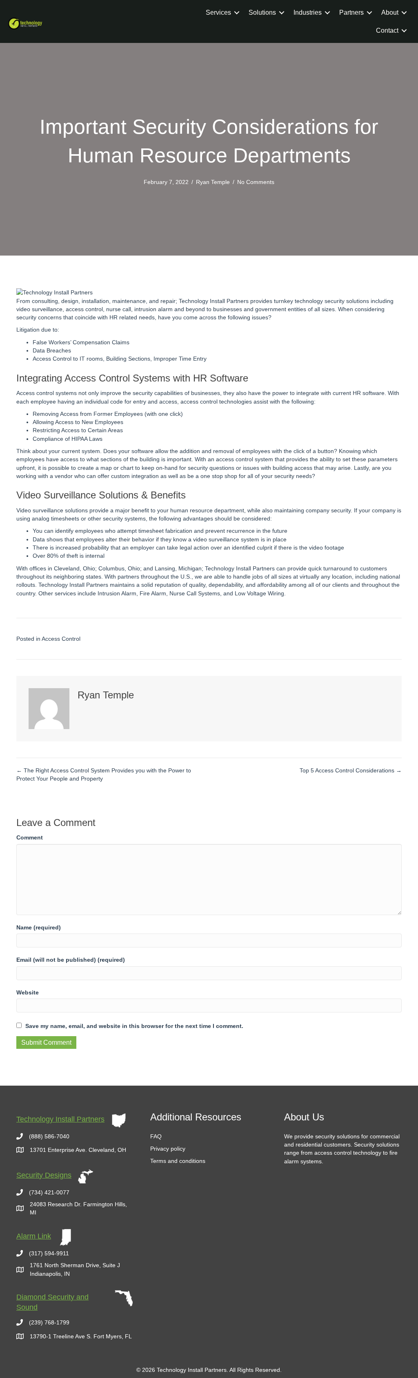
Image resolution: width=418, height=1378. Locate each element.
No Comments (255, 182)
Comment (29, 837)
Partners (351, 12)
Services (218, 12)
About (389, 12)
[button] (236, 13)
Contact (387, 30)
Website (27, 992)
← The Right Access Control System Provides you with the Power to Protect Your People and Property (103, 774)
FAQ (156, 1136)
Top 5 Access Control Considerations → (351, 770)
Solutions (262, 12)
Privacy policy (167, 1148)
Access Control (61, 638)
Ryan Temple (213, 182)
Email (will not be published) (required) (70, 959)
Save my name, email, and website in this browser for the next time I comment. (134, 1026)
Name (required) (38, 927)
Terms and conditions (177, 1161)
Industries (307, 12)
